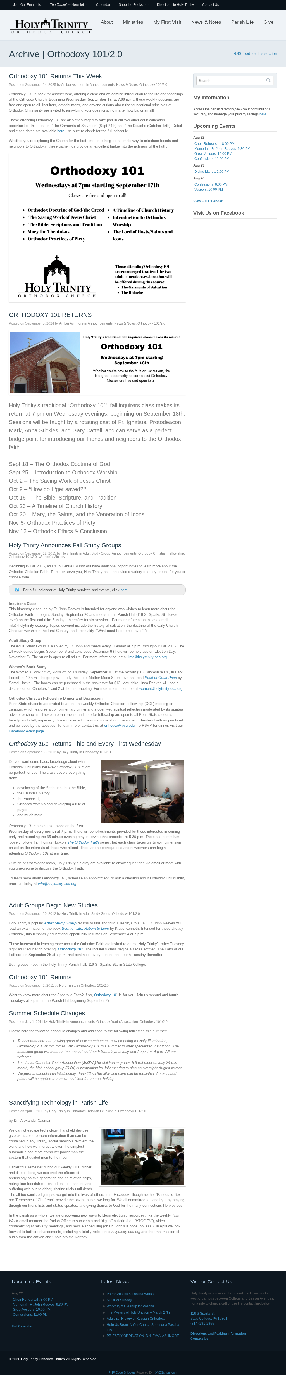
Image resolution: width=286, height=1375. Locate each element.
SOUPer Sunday (119, 1300)
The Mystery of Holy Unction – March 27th (138, 1312)
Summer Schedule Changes (47, 1013)
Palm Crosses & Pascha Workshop (133, 1294)
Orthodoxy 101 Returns (40, 977)
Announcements (102, 85)
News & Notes (206, 22)
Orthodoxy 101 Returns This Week (55, 76)
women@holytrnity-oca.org (160, 689)
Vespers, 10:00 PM (208, 189)
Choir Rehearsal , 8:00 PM (214, 144)
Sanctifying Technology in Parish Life (58, 1102)
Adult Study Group (96, 553)
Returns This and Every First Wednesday (85, 743)
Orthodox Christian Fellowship (161, 553)
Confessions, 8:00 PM (211, 184)
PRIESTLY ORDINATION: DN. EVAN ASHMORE (143, 1336)
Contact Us (210, 5)
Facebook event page (26, 731)
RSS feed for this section (255, 53)
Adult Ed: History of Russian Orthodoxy (136, 1318)
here (60, 131)
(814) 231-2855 (202, 1324)
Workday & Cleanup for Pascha (130, 1306)
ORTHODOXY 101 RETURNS (50, 314)
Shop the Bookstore (134, 5)
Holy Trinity (69, 553)
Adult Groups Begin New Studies (53, 905)
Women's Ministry (52, 557)
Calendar (103, 5)
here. (125, 590)
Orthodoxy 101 (106, 995)
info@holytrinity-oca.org (147, 657)
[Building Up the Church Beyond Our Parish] (51, 33)
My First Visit (167, 22)
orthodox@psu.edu (119, 725)
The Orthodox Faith (83, 842)
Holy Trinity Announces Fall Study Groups (65, 545)
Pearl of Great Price (161, 678)
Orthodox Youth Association (117, 1022)
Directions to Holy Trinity (175, 5)
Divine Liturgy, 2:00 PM (211, 172)
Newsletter (69, 5)
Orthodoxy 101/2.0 (153, 85)
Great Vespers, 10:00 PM (213, 154)
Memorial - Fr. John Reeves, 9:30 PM (222, 149)
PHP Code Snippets (122, 1372)
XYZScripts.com (166, 1372)
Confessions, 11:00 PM (211, 159)
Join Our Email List (27, 5)
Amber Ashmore (73, 85)
